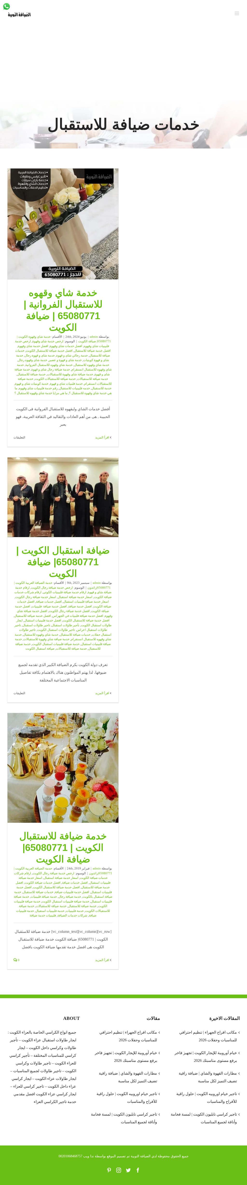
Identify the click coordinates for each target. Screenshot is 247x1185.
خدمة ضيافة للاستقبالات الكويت (55, 379)
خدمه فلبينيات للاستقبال (74, 388)
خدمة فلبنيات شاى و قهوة (66, 383)
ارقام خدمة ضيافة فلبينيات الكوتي (64, 592)
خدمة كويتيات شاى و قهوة (31, 383)
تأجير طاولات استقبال (65, 625)
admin (94, 336)
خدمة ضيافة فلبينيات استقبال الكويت (56, 644)
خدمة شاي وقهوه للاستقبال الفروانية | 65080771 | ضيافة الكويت (63, 224)
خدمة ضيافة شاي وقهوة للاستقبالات (70, 374)
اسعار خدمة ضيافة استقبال (75, 597)
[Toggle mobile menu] (237, 13)
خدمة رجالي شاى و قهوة (72, 355)
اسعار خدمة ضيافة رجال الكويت (35, 597)
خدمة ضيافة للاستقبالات (92, 379)
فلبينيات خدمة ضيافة (43, 915)
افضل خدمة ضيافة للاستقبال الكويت (49, 350)
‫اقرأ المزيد (102, 437)
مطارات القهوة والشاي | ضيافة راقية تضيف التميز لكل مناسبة (128, 1077)
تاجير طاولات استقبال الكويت (56, 630)
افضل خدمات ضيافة (49, 601)
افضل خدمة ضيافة (80, 606)
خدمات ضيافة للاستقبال (75, 634)
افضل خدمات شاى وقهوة (66, 346)
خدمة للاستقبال (101, 388)
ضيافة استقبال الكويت (40, 648)
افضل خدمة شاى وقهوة (33, 346)
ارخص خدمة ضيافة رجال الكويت (52, 587)
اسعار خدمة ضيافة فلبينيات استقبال (86, 601)
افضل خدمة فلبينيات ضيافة (72, 892)
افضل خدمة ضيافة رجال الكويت (69, 611)
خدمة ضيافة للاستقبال (31, 374)
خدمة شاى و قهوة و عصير (65, 360)
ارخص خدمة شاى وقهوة (47, 341)
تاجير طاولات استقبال (36, 625)
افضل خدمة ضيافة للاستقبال (92, 350)
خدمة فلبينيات (75, 911)
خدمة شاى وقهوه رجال (32, 360)
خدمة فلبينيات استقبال (49, 911)
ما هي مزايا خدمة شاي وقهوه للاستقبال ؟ (41, 393)
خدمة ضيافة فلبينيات (44, 896)
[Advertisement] (123, 64)
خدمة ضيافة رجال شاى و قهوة (50, 369)
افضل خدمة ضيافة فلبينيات (49, 606)
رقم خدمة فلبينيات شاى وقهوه (38, 388)
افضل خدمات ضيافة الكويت (43, 882)
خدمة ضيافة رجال (69, 896)
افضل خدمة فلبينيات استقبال (42, 620)
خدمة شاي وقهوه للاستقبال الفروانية (49, 365)
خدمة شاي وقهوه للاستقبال (91, 365)
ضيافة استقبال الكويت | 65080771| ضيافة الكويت (63, 497)
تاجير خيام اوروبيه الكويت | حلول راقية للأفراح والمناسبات (126, 1098)
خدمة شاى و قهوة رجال (40, 355)
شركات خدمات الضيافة (72, 915)
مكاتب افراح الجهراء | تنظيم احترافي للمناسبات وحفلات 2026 (128, 1036)
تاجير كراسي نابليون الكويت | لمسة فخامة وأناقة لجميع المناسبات (124, 1118)
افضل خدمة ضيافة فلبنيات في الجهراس (77, 616)
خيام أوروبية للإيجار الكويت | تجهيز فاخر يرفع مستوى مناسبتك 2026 (126, 1057)
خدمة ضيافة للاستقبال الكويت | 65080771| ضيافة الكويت (63, 768)
